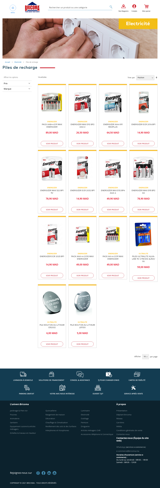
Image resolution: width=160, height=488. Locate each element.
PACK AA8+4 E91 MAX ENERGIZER (52, 126)
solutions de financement (51, 380)
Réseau (119, 418)
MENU (13, 13)
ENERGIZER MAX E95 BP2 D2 (143, 192)
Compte (134, 11)
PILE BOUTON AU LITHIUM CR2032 (52, 326)
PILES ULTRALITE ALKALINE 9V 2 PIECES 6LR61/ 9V (143, 259)
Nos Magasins (123, 11)
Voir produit (52, 143)
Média (119, 426)
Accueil (7, 62)
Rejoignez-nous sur (21, 472)
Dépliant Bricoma (123, 414)
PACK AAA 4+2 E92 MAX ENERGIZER (82, 258)
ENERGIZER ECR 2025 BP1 (52, 256)
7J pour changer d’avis (108, 380)
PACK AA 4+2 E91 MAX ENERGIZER (113, 258)
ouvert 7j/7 (98, 393)
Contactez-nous (123, 434)
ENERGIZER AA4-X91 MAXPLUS (113, 126)
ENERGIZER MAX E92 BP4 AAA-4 (113, 192)
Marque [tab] (7, 88)
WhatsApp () (131, 447)
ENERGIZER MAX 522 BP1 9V (52, 192)
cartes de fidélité (137, 380)
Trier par (131, 77)
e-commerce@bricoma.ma (127, 451)
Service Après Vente (133, 393)
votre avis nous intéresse (62, 393)
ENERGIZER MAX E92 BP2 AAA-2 (82, 126)
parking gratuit (26, 393)
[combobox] (80, 7)
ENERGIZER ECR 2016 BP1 (143, 124)
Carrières (120, 422)
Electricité (18, 62)
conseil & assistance (80, 380)
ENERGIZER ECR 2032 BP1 (82, 191)
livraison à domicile (23, 380)
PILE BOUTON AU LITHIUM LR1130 (82, 326)
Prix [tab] (6, 83)
